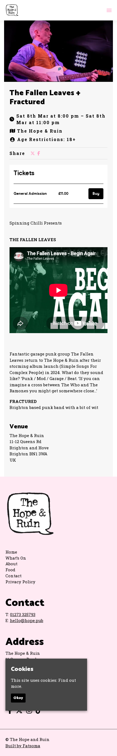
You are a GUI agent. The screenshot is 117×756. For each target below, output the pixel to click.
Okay (18, 698)
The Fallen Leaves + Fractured (45, 98)
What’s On (15, 558)
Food (10, 569)
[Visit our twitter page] (32, 153)
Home (11, 552)
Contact (13, 575)
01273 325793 (22, 614)
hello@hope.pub (26, 620)
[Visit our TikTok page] (37, 711)
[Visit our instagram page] (28, 711)
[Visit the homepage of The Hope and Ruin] (12, 10)
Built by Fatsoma (22, 745)
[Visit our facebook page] (38, 153)
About (11, 563)
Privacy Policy (20, 581)
